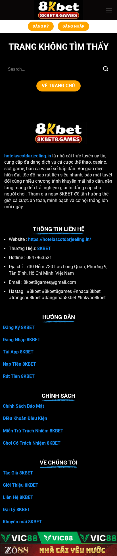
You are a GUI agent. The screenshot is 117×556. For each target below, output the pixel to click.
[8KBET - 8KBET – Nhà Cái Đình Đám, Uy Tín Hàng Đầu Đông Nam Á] (58, 10)
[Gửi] (106, 68)
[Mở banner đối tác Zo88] (58, 550)
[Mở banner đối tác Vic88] (58, 538)
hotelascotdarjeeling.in (27, 156)
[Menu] (109, 10)
